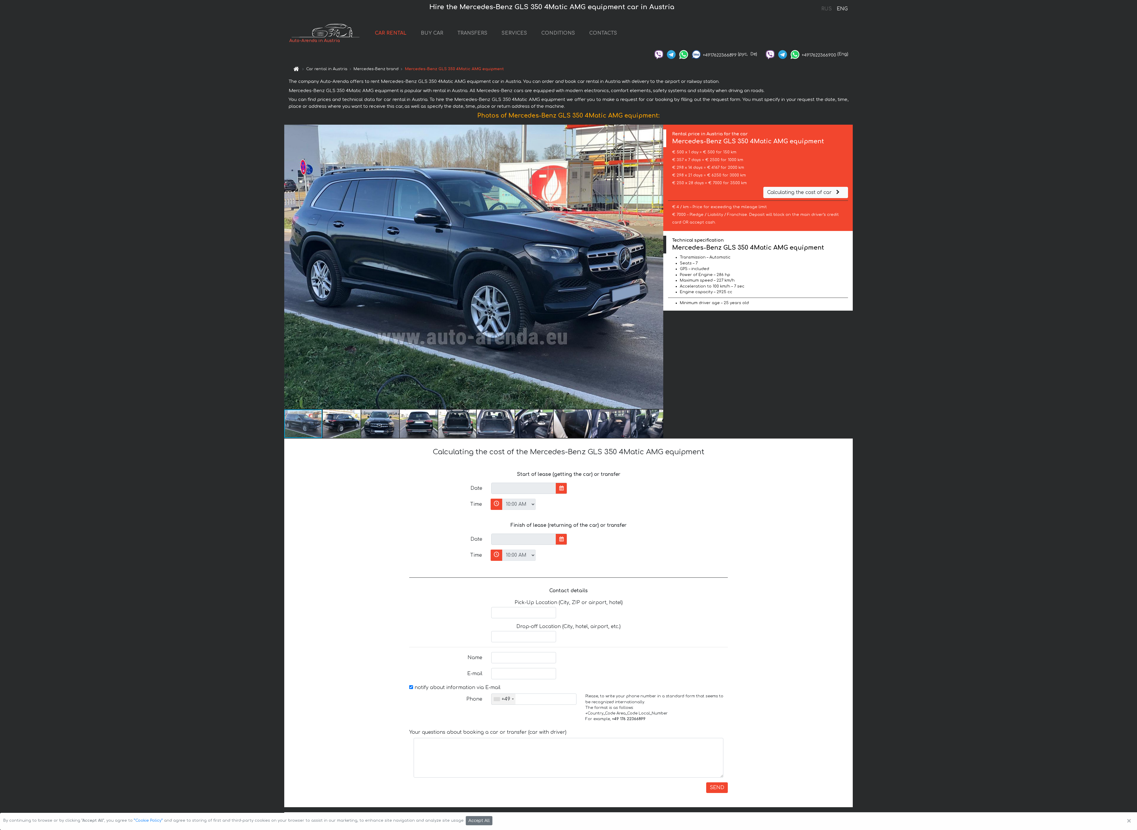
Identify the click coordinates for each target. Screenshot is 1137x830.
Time (476, 504)
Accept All (479, 820)
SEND (717, 787)
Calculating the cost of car (800, 192)
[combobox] (503, 699)
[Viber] (658, 54)
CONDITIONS (558, 33)
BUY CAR (432, 33)
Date (476, 488)
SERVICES (514, 33)
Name (475, 657)
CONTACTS (603, 33)
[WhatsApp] (683, 54)
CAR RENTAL (391, 33)
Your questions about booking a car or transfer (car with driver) (487, 732)
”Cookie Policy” (148, 820)
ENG (842, 9)
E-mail (474, 673)
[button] (658, 267)
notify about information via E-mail (456, 687)
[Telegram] (671, 54)
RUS (826, 9)
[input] (523, 488)
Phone (474, 699)
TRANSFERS (472, 33)
